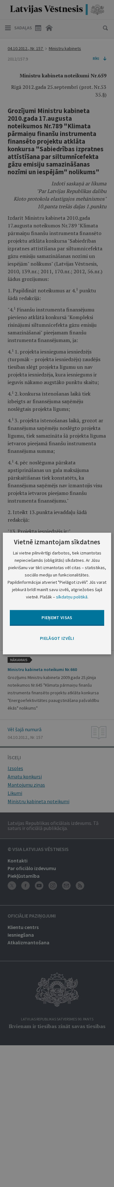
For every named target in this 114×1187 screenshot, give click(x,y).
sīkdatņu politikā (71, 597)
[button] (57, 638)
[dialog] (57, 593)
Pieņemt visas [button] (57, 617)
